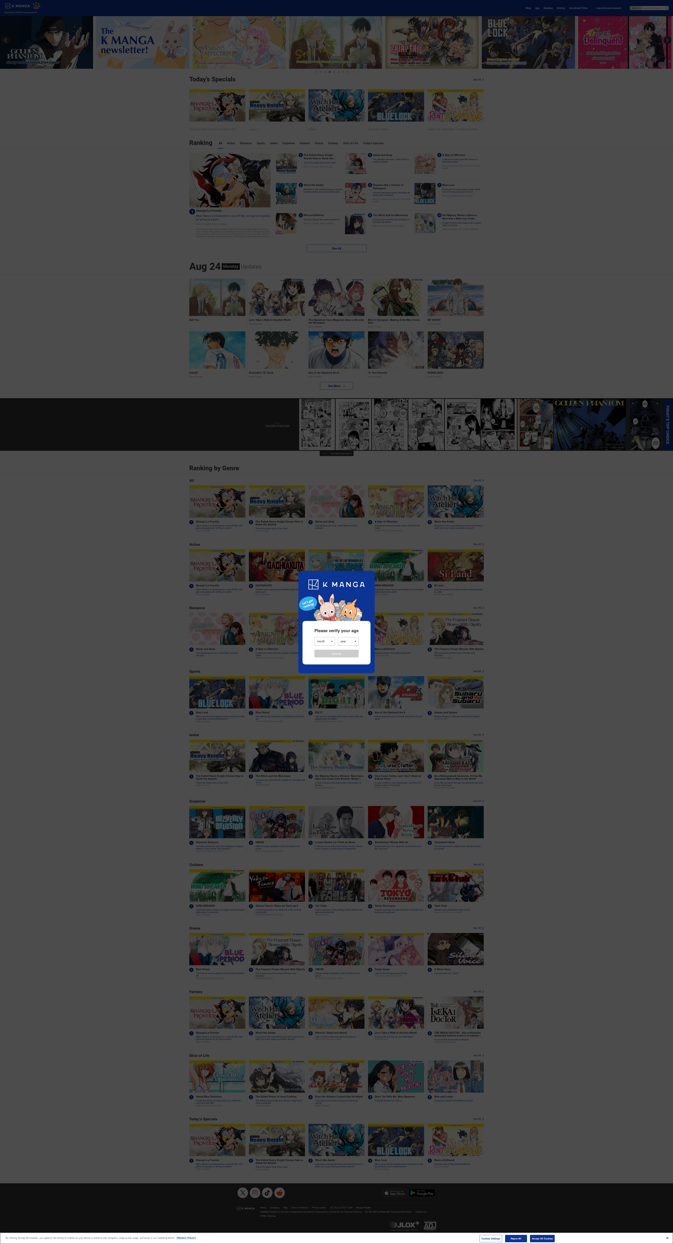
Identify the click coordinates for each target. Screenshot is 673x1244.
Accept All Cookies (542, 1238)
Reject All (516, 1238)
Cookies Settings (490, 1238)
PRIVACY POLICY (186, 1237)
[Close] (667, 1238)
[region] (336, 1238)
